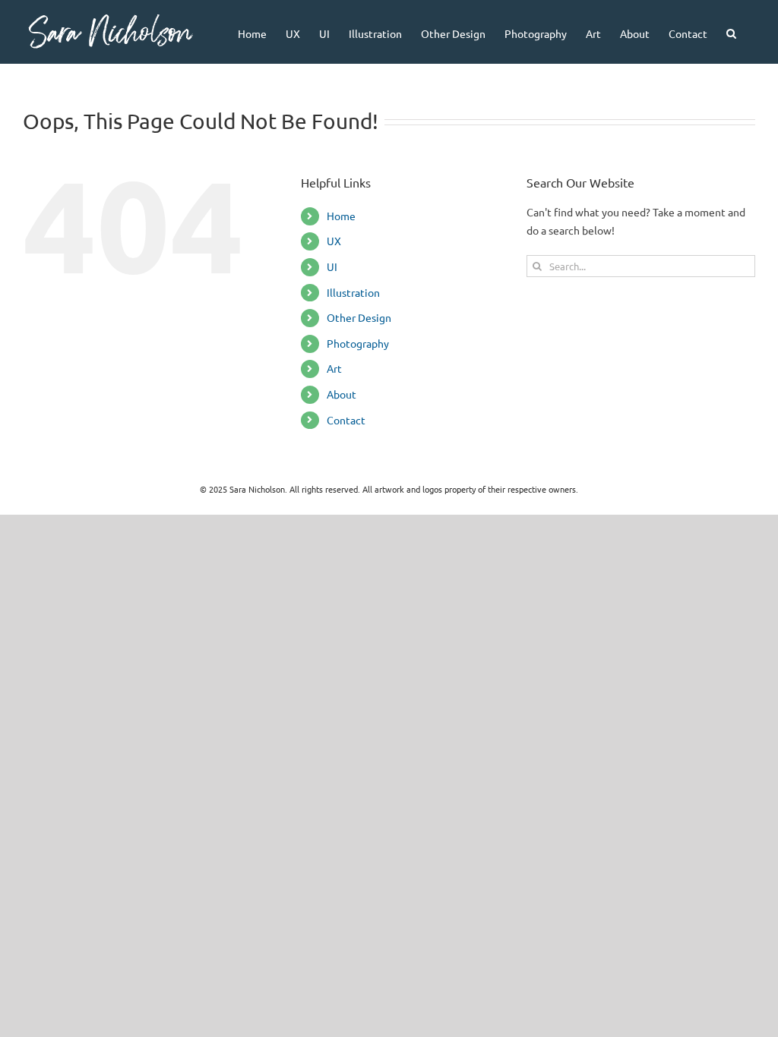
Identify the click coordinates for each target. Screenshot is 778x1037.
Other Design (359, 317)
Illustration (353, 292)
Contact (346, 420)
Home (341, 215)
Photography (358, 343)
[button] (731, 32)
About (341, 394)
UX (334, 240)
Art (334, 368)
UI (332, 266)
